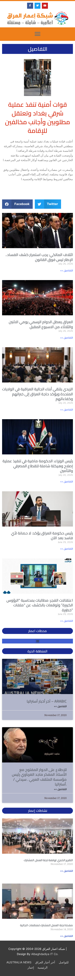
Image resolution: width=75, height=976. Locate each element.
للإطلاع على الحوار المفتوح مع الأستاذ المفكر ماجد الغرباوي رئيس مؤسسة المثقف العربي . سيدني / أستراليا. (39, 777)
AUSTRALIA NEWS (18, 962)
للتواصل (64, 962)
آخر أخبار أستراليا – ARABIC (47, 701)
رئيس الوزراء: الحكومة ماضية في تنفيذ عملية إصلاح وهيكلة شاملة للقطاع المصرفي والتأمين (37, 466)
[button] (37, 34)
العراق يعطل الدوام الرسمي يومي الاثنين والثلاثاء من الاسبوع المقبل (41, 324)
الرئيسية (43, 967)
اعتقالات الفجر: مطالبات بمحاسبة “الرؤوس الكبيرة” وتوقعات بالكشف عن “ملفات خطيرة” (39, 605)
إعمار (31, 967)
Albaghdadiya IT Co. (44, 954)
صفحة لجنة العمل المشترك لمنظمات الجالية (46, 925)
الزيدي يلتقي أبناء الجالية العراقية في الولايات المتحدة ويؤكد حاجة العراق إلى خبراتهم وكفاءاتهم (37, 394)
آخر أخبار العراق (45, 962)
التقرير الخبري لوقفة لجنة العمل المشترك (48, 860)
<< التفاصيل (66, 270)
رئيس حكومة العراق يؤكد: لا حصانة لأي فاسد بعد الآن (42, 535)
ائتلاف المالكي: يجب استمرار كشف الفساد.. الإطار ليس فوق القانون (39, 257)
